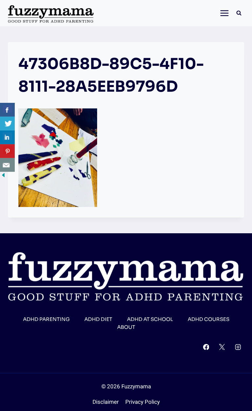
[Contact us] (7, 165)
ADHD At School (150, 319)
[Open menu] (222, 13)
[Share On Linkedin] (7, 137)
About (126, 327)
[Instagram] (238, 347)
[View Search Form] (239, 13)
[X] (222, 347)
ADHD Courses (208, 319)
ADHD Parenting (46, 319)
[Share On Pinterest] (7, 151)
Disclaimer (106, 402)
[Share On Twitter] (7, 123)
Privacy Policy (142, 402)
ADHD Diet (98, 319)
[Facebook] (206, 347)
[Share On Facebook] (7, 110)
